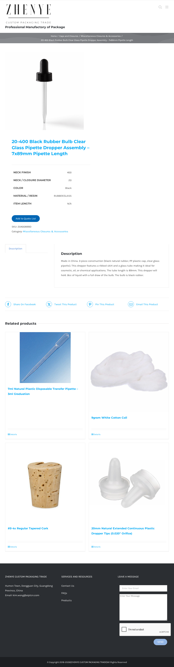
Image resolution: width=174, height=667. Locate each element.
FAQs (64, 593)
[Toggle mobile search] (160, 7)
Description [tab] (15, 248)
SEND (160, 642)
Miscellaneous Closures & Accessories (45, 231)
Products (66, 600)
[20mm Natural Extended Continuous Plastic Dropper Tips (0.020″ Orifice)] (129, 483)
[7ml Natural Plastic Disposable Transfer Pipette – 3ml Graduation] (45, 357)
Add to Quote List (26, 218)
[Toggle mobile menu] (167, 7)
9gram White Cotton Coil (109, 417)
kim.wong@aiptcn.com (26, 595)
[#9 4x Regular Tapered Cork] (45, 483)
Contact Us (67, 585)
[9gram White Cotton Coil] (129, 372)
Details (13, 434)
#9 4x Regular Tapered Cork (28, 528)
